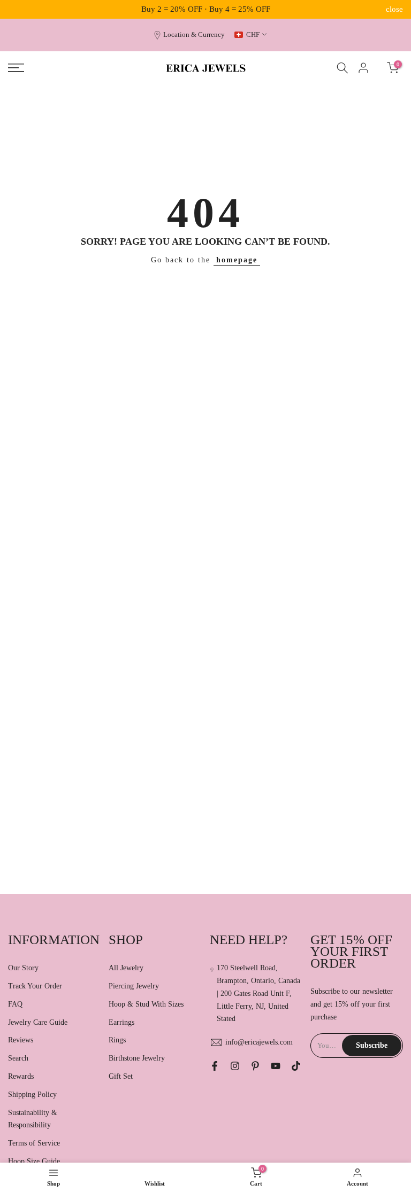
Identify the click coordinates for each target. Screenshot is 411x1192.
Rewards (21, 1076)
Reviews (20, 1040)
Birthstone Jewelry (137, 1058)
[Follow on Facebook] (214, 1065)
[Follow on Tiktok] (296, 1065)
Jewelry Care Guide (37, 1022)
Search (18, 1058)
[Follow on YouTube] (275, 1065)
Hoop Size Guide (34, 1161)
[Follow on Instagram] (235, 1065)
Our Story (23, 968)
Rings (117, 1040)
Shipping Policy (32, 1094)
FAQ (15, 1004)
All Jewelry (126, 968)
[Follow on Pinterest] (255, 1065)
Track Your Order (35, 986)
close (16, 9)
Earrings (121, 1022)
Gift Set (121, 1076)
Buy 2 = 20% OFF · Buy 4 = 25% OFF (205, 9)
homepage (236, 260)
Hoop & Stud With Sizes (146, 1004)
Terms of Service (34, 1143)
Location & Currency (194, 34)
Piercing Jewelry (134, 986)
